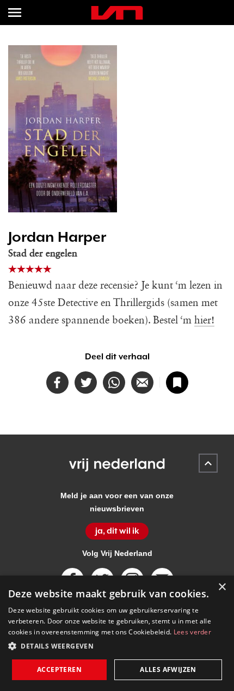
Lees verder (192, 632)
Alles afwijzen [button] (168, 669)
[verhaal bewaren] (177, 382)
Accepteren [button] (59, 669)
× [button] (222, 587)
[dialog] (117, 633)
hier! (204, 320)
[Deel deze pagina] (142, 382)
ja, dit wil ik (117, 531)
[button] (117, 646)
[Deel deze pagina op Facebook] (57, 382)
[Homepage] (117, 13)
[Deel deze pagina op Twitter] (86, 382)
